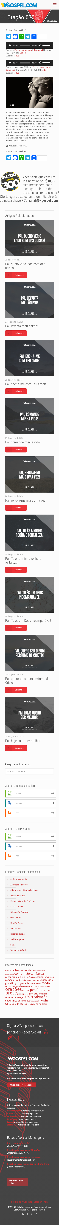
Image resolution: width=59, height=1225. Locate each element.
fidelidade (46, 980)
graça (17, 983)
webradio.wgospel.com (28, 1125)
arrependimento (38, 971)
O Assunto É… (16, 917)
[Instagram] (36, 1214)
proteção (43, 994)
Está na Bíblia (16, 906)
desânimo (23, 980)
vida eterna (21, 1004)
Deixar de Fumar (17, 895)
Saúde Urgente (17, 939)
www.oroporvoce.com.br (32, 1111)
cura (16, 980)
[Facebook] (27, 1214)
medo (46, 983)
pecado (26, 990)
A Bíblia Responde (18, 879)
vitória (30, 1004)
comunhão (22, 973)
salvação (40, 997)
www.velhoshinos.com (31, 1116)
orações (13, 989)
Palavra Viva (15, 928)
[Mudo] (40, 45)
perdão (35, 990)
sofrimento (24, 1000)
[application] (29, 45)
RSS (17, 56)
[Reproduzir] (9, 45)
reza (29, 996)
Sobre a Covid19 (41, 1202)
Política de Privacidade (21, 1202)
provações (9, 998)
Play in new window (23, 50)
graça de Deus (27, 983)
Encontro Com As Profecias (22, 901)
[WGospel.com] (19, 5)
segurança (11, 1000)
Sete (12, 945)
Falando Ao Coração (19, 912)
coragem (9, 980)
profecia (33, 993)
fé (52, 980)
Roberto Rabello (17, 934)
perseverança (47, 990)
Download (38, 50)
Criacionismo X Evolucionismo (24, 890)
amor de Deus (13, 970)
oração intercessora (42, 987)
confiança (37, 973)
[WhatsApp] (23, 1214)
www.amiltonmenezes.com (25, 1122)
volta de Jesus (40, 1004)
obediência (19, 986)
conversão (48, 977)
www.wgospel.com (30, 1113)
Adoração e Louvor (19, 885)
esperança (36, 980)
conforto (38, 977)
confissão (30, 977)
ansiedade (26, 970)
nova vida (9, 986)
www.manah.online (27, 1119)
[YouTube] (31, 1214)
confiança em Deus (15, 977)
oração (29, 986)
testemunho (36, 1001)
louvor (38, 983)
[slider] (46, 45)
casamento (9, 974)
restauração (19, 997)
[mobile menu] (54, 4)
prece (11, 993)
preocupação (23, 994)
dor (29, 980)
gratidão (9, 983)
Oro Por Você (16, 923)
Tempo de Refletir (18, 950)
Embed (23, 53)
